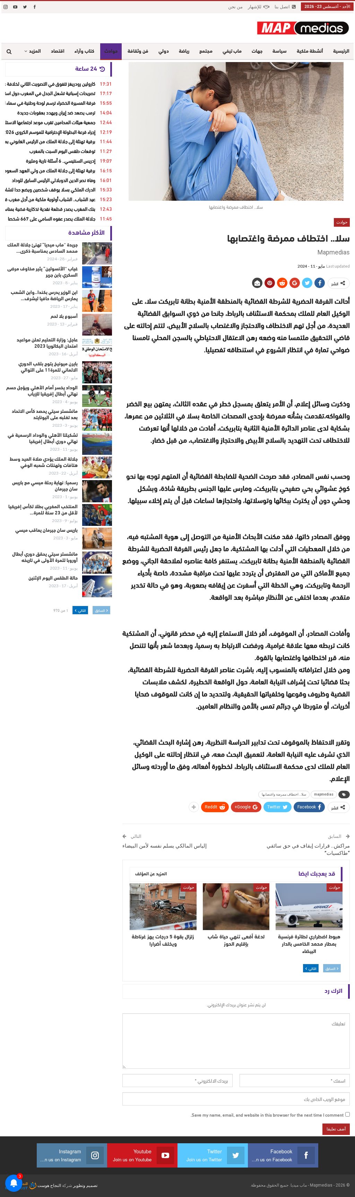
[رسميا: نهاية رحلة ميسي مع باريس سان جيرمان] (97, 491)
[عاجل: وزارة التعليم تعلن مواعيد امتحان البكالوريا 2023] (97, 348)
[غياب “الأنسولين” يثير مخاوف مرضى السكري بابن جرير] (97, 277)
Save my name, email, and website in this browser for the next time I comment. (267, 1114)
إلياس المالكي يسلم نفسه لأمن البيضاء (164, 846)
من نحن (235, 6)
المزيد (35, 51)
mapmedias (324, 794)
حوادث (111, 51)
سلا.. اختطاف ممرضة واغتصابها (284, 794)
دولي (163, 51)
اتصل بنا (282, 6)
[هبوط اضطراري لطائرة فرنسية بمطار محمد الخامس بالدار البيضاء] (309, 906)
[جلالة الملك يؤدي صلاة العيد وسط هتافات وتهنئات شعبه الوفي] (97, 468)
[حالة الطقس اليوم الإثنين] (97, 586)
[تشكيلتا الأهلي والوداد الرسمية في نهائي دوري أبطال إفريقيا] (97, 444)
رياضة (184, 51)
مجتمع (206, 51)
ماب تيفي (232, 51)
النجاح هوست (48, 1185)
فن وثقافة (138, 51)
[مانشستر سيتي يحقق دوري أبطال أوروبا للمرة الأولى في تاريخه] (97, 563)
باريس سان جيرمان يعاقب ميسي (46, 530)
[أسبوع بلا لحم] (97, 325)
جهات (257, 51)
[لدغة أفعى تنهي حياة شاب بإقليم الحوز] (236, 906)
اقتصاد (57, 51)
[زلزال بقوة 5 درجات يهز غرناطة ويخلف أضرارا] (163, 906)
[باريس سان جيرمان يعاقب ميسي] (97, 539)
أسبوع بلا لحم (64, 316)
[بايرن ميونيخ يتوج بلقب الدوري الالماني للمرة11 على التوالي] (97, 372)
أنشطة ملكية (310, 51)
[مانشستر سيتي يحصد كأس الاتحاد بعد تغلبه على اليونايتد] (97, 420)
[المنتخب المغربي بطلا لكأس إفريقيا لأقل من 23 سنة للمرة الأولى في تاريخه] (97, 515)
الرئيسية (341, 51)
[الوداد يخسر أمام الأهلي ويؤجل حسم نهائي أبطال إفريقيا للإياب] (97, 396)
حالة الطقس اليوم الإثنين (53, 578)
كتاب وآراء (84, 51)
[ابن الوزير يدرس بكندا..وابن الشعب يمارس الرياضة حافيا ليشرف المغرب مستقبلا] (97, 301)
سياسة (279, 51)
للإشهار (254, 6)
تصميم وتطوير (85, 1185)
